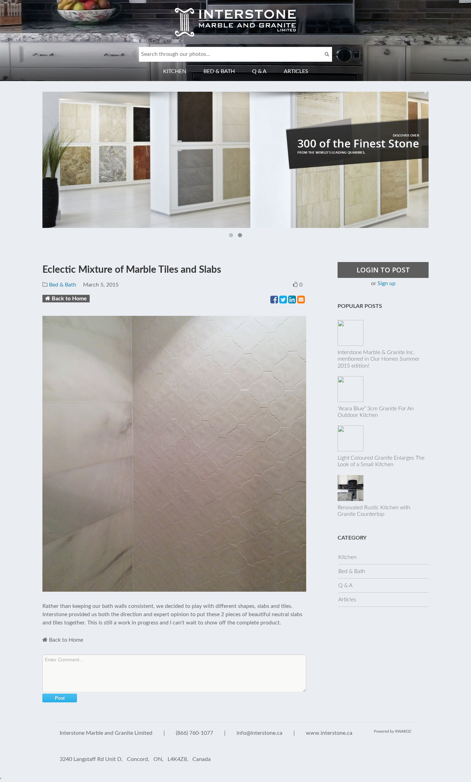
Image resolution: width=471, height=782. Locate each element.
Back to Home (69, 298)
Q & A (259, 71)
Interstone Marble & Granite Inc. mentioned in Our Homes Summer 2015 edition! (379, 359)
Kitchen (174, 71)
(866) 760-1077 (194, 733)
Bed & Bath (219, 71)
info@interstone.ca (259, 733)
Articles (296, 71)
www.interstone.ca (329, 733)
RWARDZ (403, 731)
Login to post (383, 269)
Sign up (386, 283)
